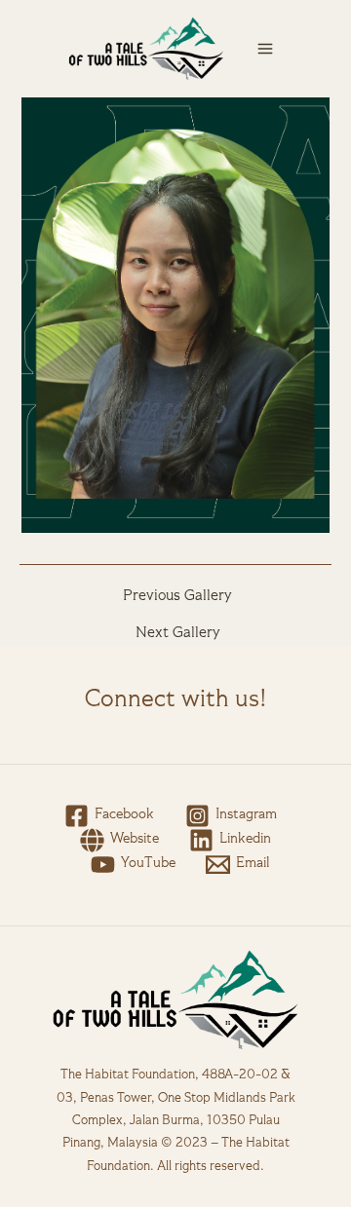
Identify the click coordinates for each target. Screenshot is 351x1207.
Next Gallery (178, 633)
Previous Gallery (177, 596)
